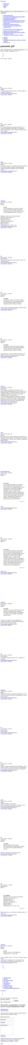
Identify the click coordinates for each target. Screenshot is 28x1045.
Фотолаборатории (18, 29)
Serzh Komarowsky (5, 471)
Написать (3, 1036)
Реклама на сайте (7, 985)
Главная (5, 37)
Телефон (3, 1022)
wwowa (2, 386)
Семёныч (3, 200)
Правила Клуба (7, 977)
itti (1, 87)
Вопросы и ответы (18, 35)
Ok (1, 1043)
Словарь (11, 33)
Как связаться (6, 983)
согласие (11, 1039)
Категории (3, 12)
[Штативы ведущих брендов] (14, 975)
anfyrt (2, 162)
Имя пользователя (5, 1016)
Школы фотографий (19, 32)
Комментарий (4, 1025)
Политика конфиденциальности (11, 988)
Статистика (6, 984)
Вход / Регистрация (8, 980)
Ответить (3, 93)
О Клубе (5, 979)
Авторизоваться (4, 1009)
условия (3, 1039)
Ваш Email (3, 1019)
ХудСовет (5, 981)
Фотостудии (15, 31)
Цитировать (8, 93)
